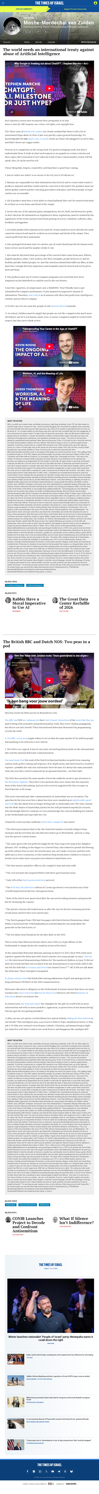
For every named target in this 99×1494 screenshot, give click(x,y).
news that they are (85, 720)
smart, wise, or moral (38, 138)
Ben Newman (16, 611)
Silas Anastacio (17, 1234)
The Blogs (29, 18)
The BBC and (11, 720)
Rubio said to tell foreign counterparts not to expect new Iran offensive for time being (59, 1355)
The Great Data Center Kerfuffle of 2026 (74, 603)
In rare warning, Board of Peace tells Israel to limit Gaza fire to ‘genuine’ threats (57, 1419)
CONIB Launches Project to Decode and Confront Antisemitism (28, 1224)
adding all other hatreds (79, 1018)
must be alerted (58, 305)
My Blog (26, 42)
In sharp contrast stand (16, 978)
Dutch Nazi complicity (52, 821)
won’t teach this (27, 992)
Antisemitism (10, 1205)
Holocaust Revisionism (28, 1205)
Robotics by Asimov (33, 131)
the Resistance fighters (16, 781)
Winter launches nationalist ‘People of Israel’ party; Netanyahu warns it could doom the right (50, 1338)
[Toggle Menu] (3, 3)
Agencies (49, 1379)
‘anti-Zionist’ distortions (57, 720)
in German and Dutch (36, 967)
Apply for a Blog (88, 42)
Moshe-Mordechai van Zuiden (59, 23)
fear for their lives (47, 992)
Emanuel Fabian (44, 1422)
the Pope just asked (30, 1003)
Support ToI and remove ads (75, 9)
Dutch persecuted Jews (34, 880)
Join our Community (24, 9)
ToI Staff (29, 1357)
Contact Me (51, 42)
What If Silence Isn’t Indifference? (76, 1220)
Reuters (29, 1402)
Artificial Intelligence (35, 585)
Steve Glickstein (65, 1226)
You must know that (14, 760)
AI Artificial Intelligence (14, 585)
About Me (38, 42)
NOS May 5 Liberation (22, 887)
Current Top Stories (51, 1269)
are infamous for (31, 720)
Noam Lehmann (31, 1379)
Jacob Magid (39, 1402)
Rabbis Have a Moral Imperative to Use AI (29, 603)
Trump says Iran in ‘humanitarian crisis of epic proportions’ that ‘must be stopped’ (58, 1440)
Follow (28, 32)
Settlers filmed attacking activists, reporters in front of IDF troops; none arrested (58, 1376)
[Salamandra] (71, 1483)
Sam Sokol (50, 1343)
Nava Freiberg (31, 1422)
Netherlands (44, 1205)
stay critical (34, 295)
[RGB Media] (51, 1484)
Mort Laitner (63, 611)
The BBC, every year (17, 738)
